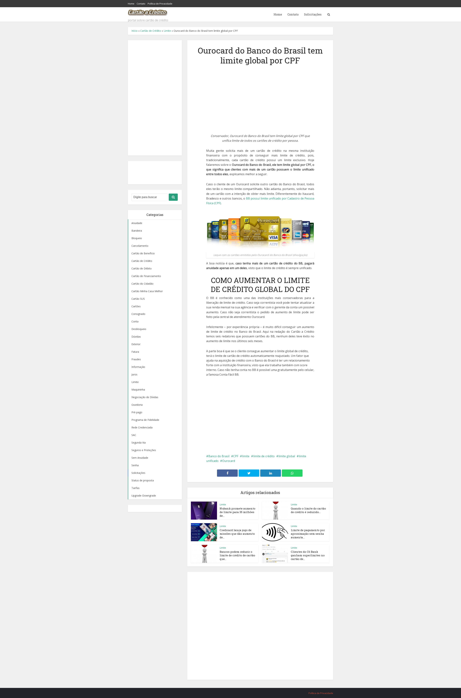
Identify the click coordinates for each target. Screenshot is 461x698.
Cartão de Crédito (150, 30)
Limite (167, 30)
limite (245, 456)
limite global (286, 456)
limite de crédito (264, 456)
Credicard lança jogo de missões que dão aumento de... (237, 533)
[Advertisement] (154, 98)
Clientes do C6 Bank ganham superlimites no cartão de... (308, 555)
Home (131, 3)
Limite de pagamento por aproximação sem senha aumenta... (308, 533)
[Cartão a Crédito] (148, 11)
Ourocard (228, 461)
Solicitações (312, 14)
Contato (141, 3)
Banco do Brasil (218, 456)
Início (134, 30)
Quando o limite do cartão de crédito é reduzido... (308, 510)
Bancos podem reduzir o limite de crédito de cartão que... (237, 555)
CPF (235, 456)
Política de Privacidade (160, 3)
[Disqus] (260, 625)
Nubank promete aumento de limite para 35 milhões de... (237, 512)
